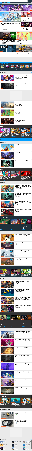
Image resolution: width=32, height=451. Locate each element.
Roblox (6, 0)
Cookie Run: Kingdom (7, 4)
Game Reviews (3, 232)
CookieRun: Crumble (21, 4)
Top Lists (2, 278)
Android (3, 0)
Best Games (26, 0)
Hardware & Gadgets (5, 409)
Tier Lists (16, 0)
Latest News (3, 72)
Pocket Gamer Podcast (5, 313)
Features (23, 0)
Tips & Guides (19, 0)
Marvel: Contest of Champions (14, 4)
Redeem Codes (12, 0)
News (8, 0)
